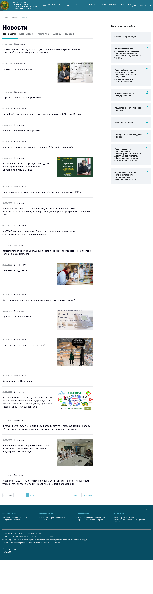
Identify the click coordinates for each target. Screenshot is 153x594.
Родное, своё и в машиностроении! (21, 130)
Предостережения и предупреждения (124, 94)
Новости (90, 5)
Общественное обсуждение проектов (127, 109)
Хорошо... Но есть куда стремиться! (22, 97)
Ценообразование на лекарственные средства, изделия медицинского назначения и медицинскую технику (127, 53)
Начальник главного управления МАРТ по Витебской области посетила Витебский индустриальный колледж (25, 448)
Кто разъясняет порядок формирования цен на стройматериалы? (38, 300)
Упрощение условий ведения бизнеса (128, 135)
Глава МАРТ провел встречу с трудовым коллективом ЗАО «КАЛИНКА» (41, 114)
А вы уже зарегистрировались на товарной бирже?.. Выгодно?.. (37, 147)
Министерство (56, 5)
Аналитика (43, 34)
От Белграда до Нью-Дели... (17, 380)
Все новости (9, 34)
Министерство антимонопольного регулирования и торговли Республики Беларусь (24, 5)
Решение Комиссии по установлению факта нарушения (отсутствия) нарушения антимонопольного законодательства (126, 76)
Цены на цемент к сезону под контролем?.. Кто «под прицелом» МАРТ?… (42, 192)
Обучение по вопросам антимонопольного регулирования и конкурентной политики (126, 176)
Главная (5, 17)
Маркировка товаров (124, 122)
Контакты (126, 5)
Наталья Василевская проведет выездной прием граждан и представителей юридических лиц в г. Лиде (25, 166)
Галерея (69, 34)
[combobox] (143, 5)
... (18, 495)
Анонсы (57, 34)
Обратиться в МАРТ (108, 5)
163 (40, 495)
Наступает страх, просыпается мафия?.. (24, 345)
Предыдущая (75, 495)
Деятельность (75, 5)
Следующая (87, 495)
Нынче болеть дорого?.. (15, 270)
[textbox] (143, 5)
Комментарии (26, 34)
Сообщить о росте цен (125, 36)
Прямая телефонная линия (17, 69)
